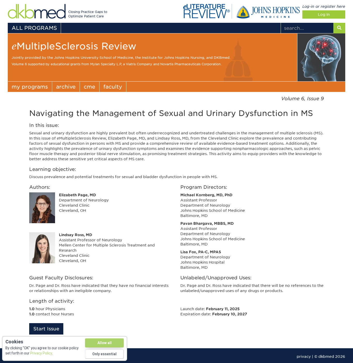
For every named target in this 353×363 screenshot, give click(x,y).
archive (66, 87)
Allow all (104, 343)
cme (89, 87)
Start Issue (46, 328)
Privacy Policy (41, 353)
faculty (112, 87)
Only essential (104, 354)
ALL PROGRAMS (34, 28)
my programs (30, 87)
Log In (324, 14)
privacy (304, 356)
